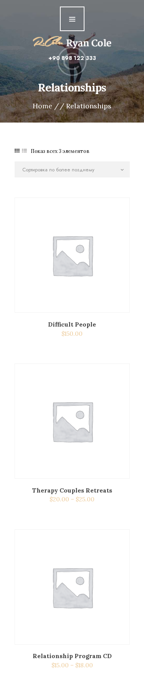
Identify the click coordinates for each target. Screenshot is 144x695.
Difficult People (72, 324)
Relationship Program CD (72, 656)
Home (42, 106)
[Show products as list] (24, 150)
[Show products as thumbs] (17, 150)
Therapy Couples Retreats (72, 490)
